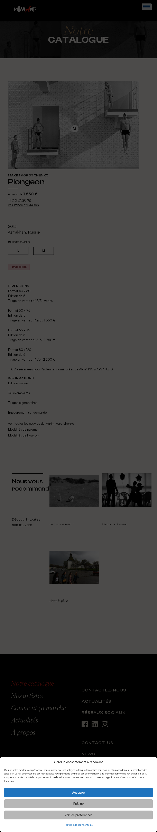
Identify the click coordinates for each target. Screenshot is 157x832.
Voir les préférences (78, 815)
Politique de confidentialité (79, 824)
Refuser (78, 804)
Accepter (78, 792)
